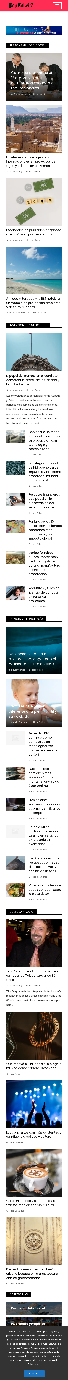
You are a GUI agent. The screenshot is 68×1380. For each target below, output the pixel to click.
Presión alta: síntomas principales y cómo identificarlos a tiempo (44, 806)
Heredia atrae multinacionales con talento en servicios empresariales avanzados (43, 835)
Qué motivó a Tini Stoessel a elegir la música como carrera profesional (34, 1066)
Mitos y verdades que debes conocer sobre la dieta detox (44, 889)
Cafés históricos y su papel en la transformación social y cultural (30, 1203)
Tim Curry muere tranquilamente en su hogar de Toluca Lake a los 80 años (33, 975)
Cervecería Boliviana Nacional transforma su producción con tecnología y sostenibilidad (44, 440)
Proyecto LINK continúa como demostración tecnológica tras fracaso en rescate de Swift (42, 744)
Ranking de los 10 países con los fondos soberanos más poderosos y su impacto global (45, 530)
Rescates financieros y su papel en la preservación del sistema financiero (44, 500)
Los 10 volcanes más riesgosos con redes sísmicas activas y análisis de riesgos (43, 864)
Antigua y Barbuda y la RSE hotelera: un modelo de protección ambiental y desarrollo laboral (33, 303)
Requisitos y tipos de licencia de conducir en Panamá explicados (43, 594)
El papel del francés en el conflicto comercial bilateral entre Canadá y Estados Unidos (32, 380)
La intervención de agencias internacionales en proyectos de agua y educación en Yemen (31, 161)
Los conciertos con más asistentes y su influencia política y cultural (33, 1134)
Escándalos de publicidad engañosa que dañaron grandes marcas (33, 232)
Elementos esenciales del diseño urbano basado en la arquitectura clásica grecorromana (32, 1273)
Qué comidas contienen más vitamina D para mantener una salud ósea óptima (43, 777)
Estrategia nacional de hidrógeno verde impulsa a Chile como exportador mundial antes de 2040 (44, 472)
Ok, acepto (34, 1373)
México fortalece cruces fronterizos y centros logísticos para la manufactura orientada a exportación (44, 563)
